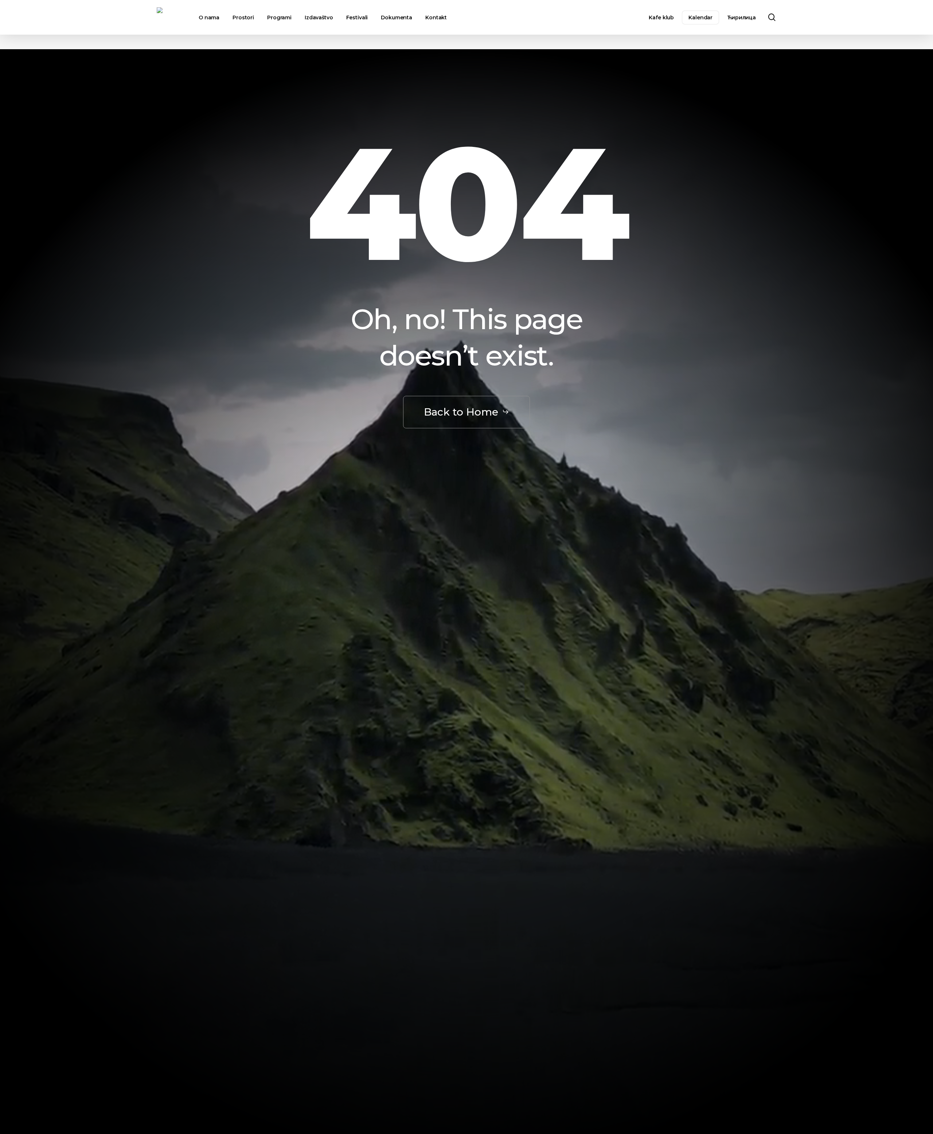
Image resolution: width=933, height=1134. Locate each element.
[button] (466, 412)
